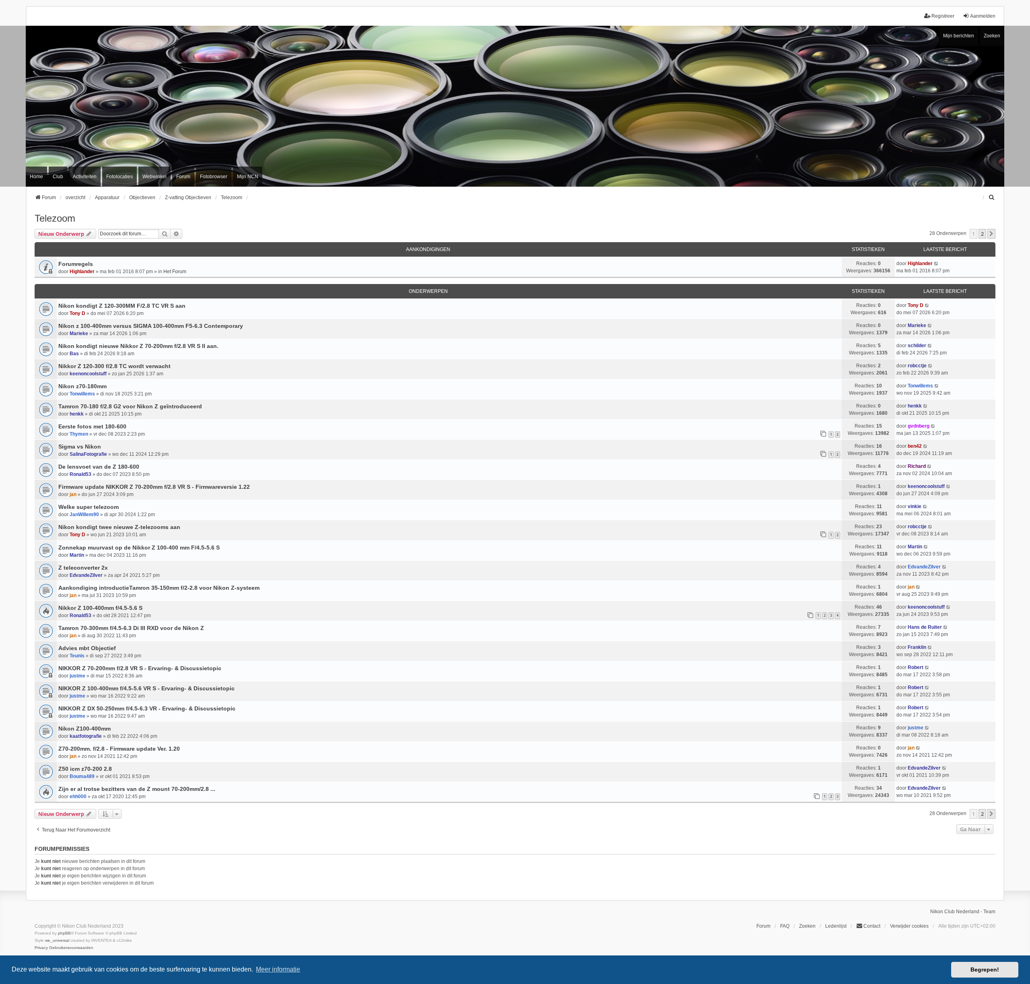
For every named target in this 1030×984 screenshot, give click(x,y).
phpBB (64, 933)
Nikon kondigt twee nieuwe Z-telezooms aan (119, 527)
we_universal (57, 940)
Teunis (77, 656)
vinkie (914, 506)
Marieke (79, 333)
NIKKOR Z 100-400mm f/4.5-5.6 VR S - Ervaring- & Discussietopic (146, 688)
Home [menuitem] (36, 176)
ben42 (915, 446)
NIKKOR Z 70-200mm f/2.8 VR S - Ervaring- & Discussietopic (139, 668)
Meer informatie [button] (278, 969)
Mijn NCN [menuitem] (247, 176)
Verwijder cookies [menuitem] (909, 926)
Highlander (82, 271)
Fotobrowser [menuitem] (213, 176)
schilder (917, 345)
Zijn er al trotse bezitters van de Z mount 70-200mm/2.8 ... (136, 789)
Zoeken (992, 36)
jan (73, 494)
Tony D (77, 313)
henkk (77, 414)
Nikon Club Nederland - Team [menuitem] (962, 911)
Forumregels (75, 264)
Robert (915, 667)
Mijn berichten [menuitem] (958, 36)
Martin (77, 555)
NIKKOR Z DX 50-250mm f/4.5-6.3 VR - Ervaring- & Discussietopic (146, 708)
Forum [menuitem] (183, 176)
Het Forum (174, 271)
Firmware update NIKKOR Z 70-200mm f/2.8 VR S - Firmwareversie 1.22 (154, 487)
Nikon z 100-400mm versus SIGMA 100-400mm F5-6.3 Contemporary (150, 326)
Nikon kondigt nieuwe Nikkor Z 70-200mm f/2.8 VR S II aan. (138, 346)
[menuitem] (991, 197)
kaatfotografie (86, 736)
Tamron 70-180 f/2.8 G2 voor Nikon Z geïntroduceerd (130, 406)
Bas (74, 353)
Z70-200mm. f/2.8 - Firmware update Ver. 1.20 (119, 748)
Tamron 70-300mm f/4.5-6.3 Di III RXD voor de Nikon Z (131, 628)
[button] (991, 234)
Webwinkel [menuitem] (154, 176)
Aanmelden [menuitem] (982, 16)
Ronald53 (80, 474)
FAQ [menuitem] (784, 926)
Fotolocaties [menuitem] (119, 176)
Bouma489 (82, 776)
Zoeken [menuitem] (807, 926)
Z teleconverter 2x (83, 567)
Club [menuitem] (58, 176)
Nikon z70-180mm (82, 386)
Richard (917, 466)
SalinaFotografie (88, 454)
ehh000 (78, 796)
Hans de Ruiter (925, 627)
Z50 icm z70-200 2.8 (85, 769)
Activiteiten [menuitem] (85, 176)
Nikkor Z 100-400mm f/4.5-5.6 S (100, 608)
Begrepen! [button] (984, 969)
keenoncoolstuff (88, 374)
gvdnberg (918, 426)
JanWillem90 (84, 514)
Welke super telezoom (88, 507)
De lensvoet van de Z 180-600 (98, 466)
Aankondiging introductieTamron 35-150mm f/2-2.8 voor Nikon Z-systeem (159, 588)
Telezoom (55, 218)
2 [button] (982, 233)
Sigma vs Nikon (79, 446)
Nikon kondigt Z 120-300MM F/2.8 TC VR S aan (121, 306)
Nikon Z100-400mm (84, 728)
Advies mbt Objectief (87, 648)
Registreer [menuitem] (942, 16)
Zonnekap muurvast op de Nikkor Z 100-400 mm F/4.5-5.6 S (139, 547)
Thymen (79, 434)
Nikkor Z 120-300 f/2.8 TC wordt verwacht (114, 366)
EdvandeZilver (86, 575)
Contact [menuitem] (871, 926)
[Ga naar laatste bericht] (936, 263)
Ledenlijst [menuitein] (836, 926)
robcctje (917, 365)
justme (77, 676)
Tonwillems (82, 394)
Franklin (917, 647)
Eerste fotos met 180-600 (92, 426)
